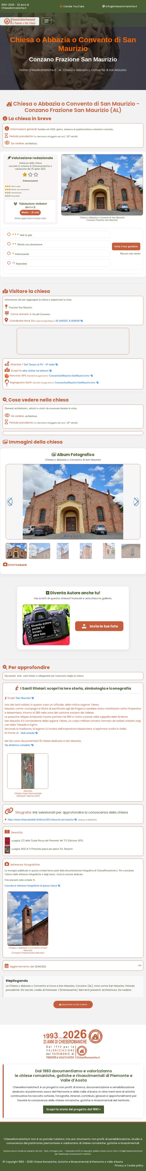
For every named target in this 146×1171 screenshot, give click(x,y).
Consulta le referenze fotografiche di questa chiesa (31, 885)
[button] (66, 536)
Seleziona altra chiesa (74, 1004)
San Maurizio (23, 698)
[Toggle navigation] (46, 21)
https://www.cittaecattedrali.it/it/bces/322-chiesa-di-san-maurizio (40, 819)
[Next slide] (136, 502)
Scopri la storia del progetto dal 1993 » (73, 1109)
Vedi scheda (28, 732)
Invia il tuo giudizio (126, 246)
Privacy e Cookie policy (129, 1165)
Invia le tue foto (104, 626)
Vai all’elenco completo (18, 745)
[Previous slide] (9, 502)
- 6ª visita (39, 364)
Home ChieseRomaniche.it (38, 70)
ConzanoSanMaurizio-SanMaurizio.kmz (69, 375)
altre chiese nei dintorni (35, 370)
